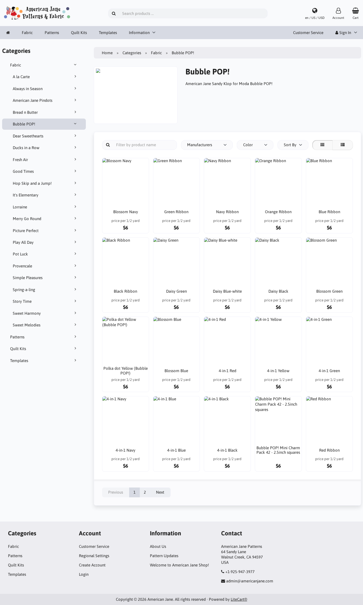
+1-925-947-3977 (240, 571)
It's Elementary (25, 195)
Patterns (52, 32)
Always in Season (28, 88)
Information (139, 32)
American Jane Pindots (32, 100)
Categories (132, 53)
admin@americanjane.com (249, 581)
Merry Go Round (27, 218)
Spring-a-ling (24, 289)
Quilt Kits (79, 32)
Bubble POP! (24, 124)
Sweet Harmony (27, 313)
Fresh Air (20, 159)
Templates (108, 32)
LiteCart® (239, 599)
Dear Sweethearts (28, 136)
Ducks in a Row (26, 147)
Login (83, 574)
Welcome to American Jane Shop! (179, 565)
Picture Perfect (26, 230)
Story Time (22, 301)
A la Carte (21, 76)
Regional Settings (94, 555)
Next (160, 492)
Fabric (27, 32)
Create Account (92, 565)
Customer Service (308, 32)
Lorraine (20, 207)
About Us (158, 546)
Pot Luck (20, 254)
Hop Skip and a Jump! (32, 183)
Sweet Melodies (26, 325)
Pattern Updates (164, 555)
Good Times (23, 171)
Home (107, 53)
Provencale (22, 266)
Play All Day (23, 242)
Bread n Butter (25, 112)
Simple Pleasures (28, 277)
